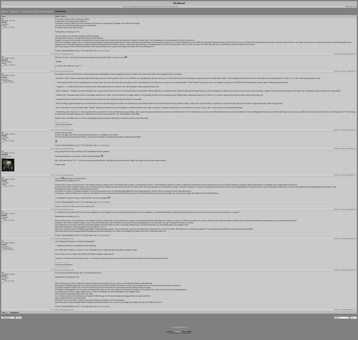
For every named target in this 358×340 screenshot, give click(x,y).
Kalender (171, 6)
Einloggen (133, 6)
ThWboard (177, 331)
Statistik (164, 6)
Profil (56, 54)
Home (159, 6)
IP (355, 54)
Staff (176, 6)
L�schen (351, 54)
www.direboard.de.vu (179, 327)
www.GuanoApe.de (103, 51)
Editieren (344, 54)
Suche (146, 6)
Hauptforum (14, 11)
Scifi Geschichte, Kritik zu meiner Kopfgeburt (37, 11)
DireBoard (5, 11)
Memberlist (153, 6)
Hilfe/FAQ (141, 6)
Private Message (64, 54)
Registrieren (126, 6)
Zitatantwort (337, 54)
